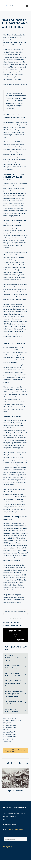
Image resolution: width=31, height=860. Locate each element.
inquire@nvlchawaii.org (15, 829)
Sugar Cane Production (15, 791)
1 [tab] (10, 618)
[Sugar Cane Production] (15, 788)
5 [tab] (17, 618)
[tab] (15, 658)
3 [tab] (14, 618)
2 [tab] (12, 618)
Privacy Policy (7, 847)
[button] (3, 614)
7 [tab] (21, 618)
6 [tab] (19, 618)
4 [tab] (15, 618)
